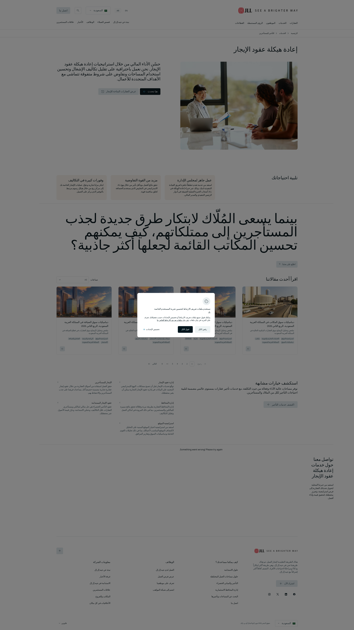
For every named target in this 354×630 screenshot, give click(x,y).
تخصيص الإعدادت (151, 329)
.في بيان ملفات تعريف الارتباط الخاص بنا (173, 320)
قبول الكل (185, 329)
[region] (176, 315)
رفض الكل (202, 329)
